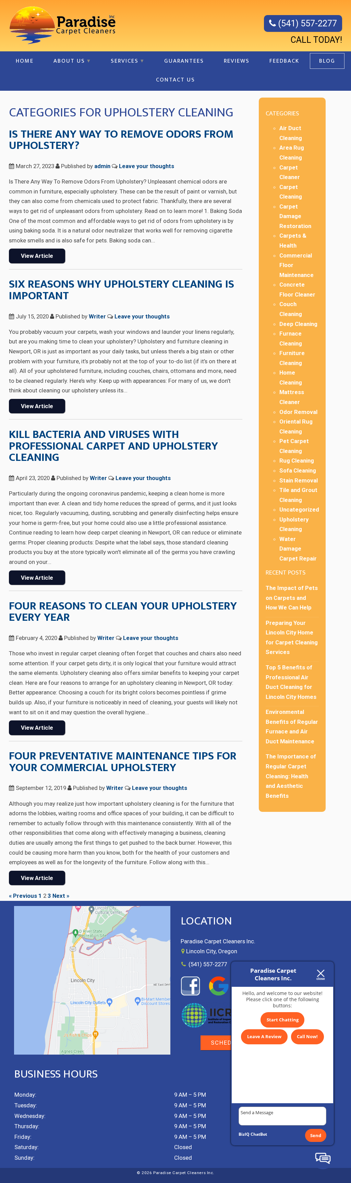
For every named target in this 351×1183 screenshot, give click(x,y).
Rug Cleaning (296, 460)
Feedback (284, 61)
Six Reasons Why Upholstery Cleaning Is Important (121, 290)
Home (25, 61)
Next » (60, 895)
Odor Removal (298, 411)
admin (102, 166)
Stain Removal (298, 480)
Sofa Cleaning (297, 470)
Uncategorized (299, 509)
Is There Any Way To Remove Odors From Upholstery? (121, 140)
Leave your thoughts (146, 166)
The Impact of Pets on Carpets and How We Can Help (292, 597)
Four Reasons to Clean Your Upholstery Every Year (123, 611)
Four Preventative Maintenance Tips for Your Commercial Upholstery (123, 761)
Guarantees (184, 61)
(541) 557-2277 (306, 23)
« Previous (23, 895)
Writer (97, 316)
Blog (327, 61)
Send (315, 1135)
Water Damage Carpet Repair (298, 549)
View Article (37, 255)
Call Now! (307, 1036)
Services (124, 61)
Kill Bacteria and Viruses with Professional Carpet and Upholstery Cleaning (113, 446)
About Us (69, 61)
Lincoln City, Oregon (211, 951)
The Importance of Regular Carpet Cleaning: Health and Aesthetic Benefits (291, 776)
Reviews (237, 61)
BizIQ (244, 1134)
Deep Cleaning (298, 323)
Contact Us (175, 80)
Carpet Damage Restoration (295, 216)
